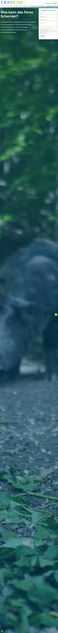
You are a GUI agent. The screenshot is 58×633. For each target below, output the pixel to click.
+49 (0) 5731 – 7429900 (51, 3)
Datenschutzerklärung (43, 33)
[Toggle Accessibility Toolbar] (56, 314)
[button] (2, 631)
